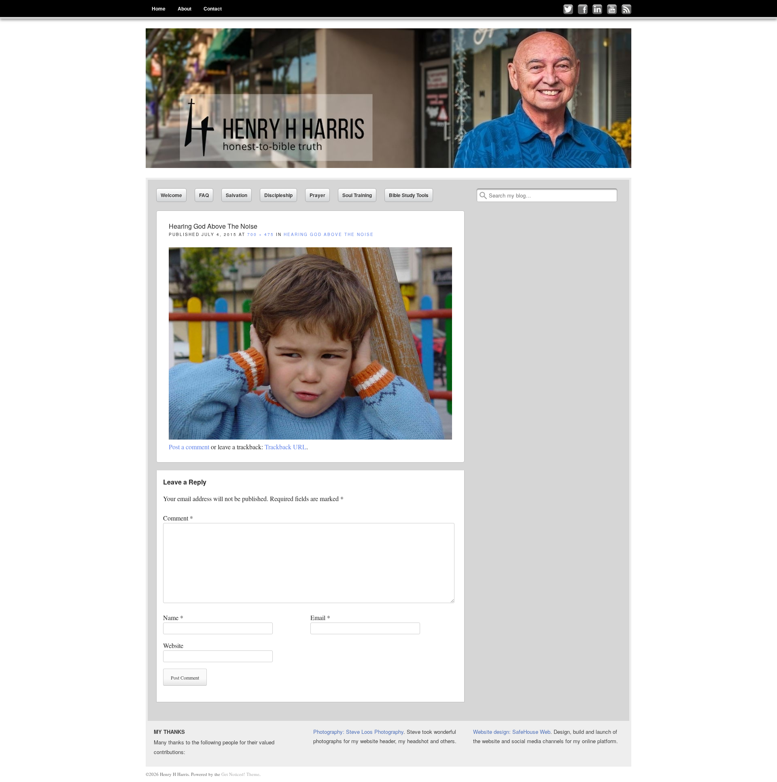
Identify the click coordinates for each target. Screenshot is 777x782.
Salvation (236, 195)
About (184, 8)
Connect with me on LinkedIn (597, 9)
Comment (178, 518)
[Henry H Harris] (388, 98)
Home (159, 8)
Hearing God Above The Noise (330, 234)
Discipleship (278, 195)
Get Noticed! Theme (240, 774)
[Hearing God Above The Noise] (310, 437)
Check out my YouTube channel (612, 9)
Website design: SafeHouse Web (511, 731)
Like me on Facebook (583, 9)
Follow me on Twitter (568, 9)
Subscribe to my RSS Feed (626, 9)
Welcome (171, 195)
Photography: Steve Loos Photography (358, 731)
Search (483, 195)
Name (173, 617)
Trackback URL (285, 446)
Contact (213, 8)
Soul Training (357, 195)
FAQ (204, 195)
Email (320, 617)
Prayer (317, 195)
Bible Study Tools (409, 195)
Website (173, 645)
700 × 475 (260, 234)
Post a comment (189, 446)
